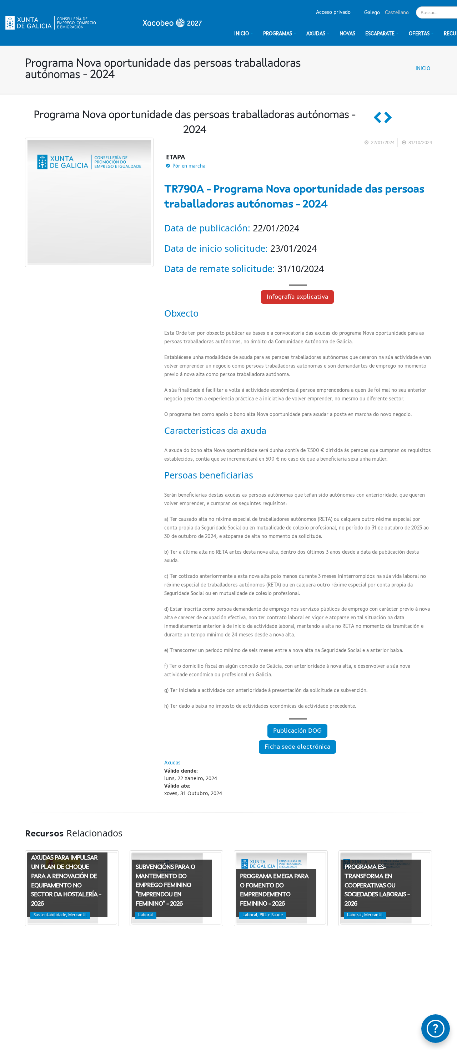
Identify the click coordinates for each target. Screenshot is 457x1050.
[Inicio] (103, 22)
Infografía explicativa (297, 297)
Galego (371, 12)
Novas (347, 33)
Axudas (315, 33)
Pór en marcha (188, 166)
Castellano (396, 12)
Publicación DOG (297, 731)
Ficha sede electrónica (297, 747)
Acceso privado (333, 12)
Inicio (423, 68)
